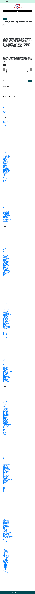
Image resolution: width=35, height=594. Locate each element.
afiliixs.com (4, 462)
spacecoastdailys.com (6, 520)
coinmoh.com (5, 470)
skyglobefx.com (5, 312)
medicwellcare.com (6, 324)
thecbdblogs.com (5, 218)
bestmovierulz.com (6, 414)
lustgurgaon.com (5, 255)
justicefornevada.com (6, 283)
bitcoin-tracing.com (6, 534)
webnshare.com (5, 279)
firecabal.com (5, 482)
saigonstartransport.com (6, 183)
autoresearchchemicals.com (7, 219)
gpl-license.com (5, 485)
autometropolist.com (6, 468)
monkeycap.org (5, 147)
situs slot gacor (7, 556)
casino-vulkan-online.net (6, 206)
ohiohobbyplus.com (6, 420)
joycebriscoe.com (5, 402)
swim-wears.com (5, 132)
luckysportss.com (5, 367)
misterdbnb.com (5, 343)
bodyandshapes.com (6, 535)
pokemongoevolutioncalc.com (7, 371)
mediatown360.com (6, 208)
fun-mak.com (5, 341)
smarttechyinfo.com (6, 262)
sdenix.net (4, 148)
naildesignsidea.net (6, 456)
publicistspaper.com (6, 527)
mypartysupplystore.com (6, 404)
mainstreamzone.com (6, 277)
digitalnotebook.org (6, 263)
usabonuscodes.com (6, 516)
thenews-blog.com (5, 514)
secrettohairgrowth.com (6, 178)
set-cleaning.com (5, 525)
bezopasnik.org (5, 181)
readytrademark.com (6, 521)
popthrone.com (5, 245)
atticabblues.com (5, 467)
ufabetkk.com (5, 167)
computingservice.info (6, 287)
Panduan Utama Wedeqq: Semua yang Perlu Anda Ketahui (11, 92)
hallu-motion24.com (6, 201)
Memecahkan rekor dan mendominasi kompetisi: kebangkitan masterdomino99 (26, 70)
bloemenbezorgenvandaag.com (7, 177)
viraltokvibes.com (5, 144)
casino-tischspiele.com (6, 157)
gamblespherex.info (6, 313)
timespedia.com (5, 164)
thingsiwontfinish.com (6, 381)
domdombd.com (5, 358)
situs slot (7, 554)
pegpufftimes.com (5, 125)
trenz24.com (5, 160)
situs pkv (4, 108)
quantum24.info (5, 321)
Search (5, 77)
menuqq (4, 579)
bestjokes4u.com (5, 254)
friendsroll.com (5, 433)
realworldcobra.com (6, 306)
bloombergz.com (5, 153)
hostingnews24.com (6, 491)
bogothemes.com (5, 421)
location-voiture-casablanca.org (7, 333)
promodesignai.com (6, 526)
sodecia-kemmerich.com (6, 340)
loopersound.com (5, 416)
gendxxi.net (5, 317)
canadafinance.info (5, 189)
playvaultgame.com (6, 376)
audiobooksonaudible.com (7, 532)
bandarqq (4, 109)
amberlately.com (5, 401)
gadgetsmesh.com (5, 282)
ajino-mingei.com (5, 422)
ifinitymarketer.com (6, 363)
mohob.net (4, 260)
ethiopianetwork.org (6, 281)
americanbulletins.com (6, 464)
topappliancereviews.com (6, 214)
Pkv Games (4, 18)
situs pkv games (6, 553)
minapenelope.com (5, 417)
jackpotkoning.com (6, 364)
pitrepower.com (5, 207)
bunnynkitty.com (5, 180)
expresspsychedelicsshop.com (7, 479)
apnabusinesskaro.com (6, 220)
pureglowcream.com (6, 176)
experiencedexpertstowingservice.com (8, 331)
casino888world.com (6, 342)
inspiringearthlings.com (6, 494)
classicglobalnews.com (6, 537)
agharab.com (5, 452)
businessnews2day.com (6, 326)
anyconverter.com (5, 163)
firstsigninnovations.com (6, 130)
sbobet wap (4, 576)
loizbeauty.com (5, 162)
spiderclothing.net (5, 434)
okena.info (4, 439)
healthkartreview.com (6, 488)
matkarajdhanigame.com (6, 244)
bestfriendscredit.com (6, 442)
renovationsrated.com (6, 522)
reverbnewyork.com (6, 411)
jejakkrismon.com (5, 165)
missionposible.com (6, 210)
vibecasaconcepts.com (6, 320)
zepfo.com (4, 511)
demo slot (6, 575)
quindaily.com (5, 528)
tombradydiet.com (5, 426)
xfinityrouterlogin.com (6, 212)
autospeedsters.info (6, 308)
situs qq (6, 561)
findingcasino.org (5, 305)
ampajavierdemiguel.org (6, 399)
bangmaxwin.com (5, 184)
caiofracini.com (5, 288)
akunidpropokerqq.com (6, 440)
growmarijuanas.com (6, 278)
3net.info (4, 437)
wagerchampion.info (6, 309)
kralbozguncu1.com (6, 496)
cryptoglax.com (5, 419)
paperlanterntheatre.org (6, 458)
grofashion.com (5, 370)
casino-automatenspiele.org (7, 156)
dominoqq (4, 110)
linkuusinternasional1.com (7, 432)
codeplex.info (5, 438)
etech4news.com (5, 478)
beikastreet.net (5, 121)
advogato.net (5, 151)
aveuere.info (5, 269)
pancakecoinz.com (5, 249)
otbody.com (5, 158)
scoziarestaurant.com (6, 523)
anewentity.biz (5, 173)
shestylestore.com (5, 380)
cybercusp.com (5, 538)
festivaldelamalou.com (6, 129)
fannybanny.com (5, 362)
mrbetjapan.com (5, 172)
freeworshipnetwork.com (6, 459)
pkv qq (4, 549)
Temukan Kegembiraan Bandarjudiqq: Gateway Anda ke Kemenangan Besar (8, 70)
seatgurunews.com (6, 436)
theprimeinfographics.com (6, 337)
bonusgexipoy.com (5, 355)
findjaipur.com (5, 406)
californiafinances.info (6, 188)
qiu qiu (4, 112)
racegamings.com (5, 373)
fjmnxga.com (5, 182)
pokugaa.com (5, 375)
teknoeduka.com (5, 513)
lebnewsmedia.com (6, 430)
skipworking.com (5, 161)
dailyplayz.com (5, 359)
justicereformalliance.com (6, 418)
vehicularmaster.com (6, 397)
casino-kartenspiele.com (6, 155)
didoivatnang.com (5, 473)
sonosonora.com (5, 431)
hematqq (4, 580)
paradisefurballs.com (6, 268)
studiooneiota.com (5, 304)
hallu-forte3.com (5, 200)
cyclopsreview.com (6, 471)
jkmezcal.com (5, 344)
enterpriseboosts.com (6, 154)
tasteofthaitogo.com (6, 179)
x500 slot (4, 554)
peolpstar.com (5, 134)
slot (8, 555)
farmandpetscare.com (6, 286)
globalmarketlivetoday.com (7, 484)
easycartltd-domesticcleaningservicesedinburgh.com (10, 541)
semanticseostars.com (6, 276)
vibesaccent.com (5, 398)
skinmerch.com (5, 412)
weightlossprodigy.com (6, 261)
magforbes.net (5, 146)
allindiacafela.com (5, 204)
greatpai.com (5, 457)
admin (6, 24)
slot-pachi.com (5, 266)
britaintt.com (5, 539)
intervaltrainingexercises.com (7, 345)
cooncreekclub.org (5, 124)
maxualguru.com (5, 264)
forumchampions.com (6, 127)
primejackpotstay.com (6, 374)
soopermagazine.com (6, 519)
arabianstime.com (5, 466)
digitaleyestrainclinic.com (6, 209)
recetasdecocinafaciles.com (7, 455)
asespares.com (5, 465)
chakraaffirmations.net (6, 253)
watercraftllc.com (5, 460)
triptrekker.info (5, 316)
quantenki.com (5, 322)
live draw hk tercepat (6, 106)
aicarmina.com (5, 403)
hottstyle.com (5, 492)
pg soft (4, 556)
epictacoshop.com (5, 186)
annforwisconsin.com (6, 405)
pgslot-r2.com (5, 508)
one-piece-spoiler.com (6, 303)
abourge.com (5, 461)
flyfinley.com (5, 250)
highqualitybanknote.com (6, 490)
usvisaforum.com (5, 413)
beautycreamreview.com (6, 469)
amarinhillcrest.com (6, 149)
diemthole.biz (5, 166)
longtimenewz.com (6, 366)
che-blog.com (5, 248)
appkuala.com (5, 174)
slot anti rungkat (5, 557)
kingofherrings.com (6, 171)
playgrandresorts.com (6, 377)
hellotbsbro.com (5, 285)
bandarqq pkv (5, 550)
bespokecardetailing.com (6, 441)
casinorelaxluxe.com (6, 356)
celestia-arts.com (5, 126)
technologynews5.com (6, 512)
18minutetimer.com (6, 275)
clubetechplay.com (5, 357)
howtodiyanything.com (6, 493)
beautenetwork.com (6, 533)
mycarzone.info (5, 319)
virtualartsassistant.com (6, 336)
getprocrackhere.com (6, 360)
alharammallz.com (5, 463)
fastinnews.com (5, 361)
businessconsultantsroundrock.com (8, 536)
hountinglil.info (5, 252)
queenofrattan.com (6, 299)
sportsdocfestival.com (6, 379)
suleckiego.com (5, 221)
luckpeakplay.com (5, 368)
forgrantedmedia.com (6, 133)
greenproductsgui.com (6, 271)
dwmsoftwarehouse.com (6, 475)
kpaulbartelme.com (6, 334)
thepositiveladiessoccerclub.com (7, 454)
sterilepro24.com (5, 328)
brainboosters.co (5, 400)
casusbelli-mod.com (6, 428)
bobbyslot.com (5, 257)
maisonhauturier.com (6, 498)
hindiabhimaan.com (6, 216)
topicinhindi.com (5, 231)
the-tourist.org (5, 150)
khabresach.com (5, 217)
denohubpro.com (5, 301)
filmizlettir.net (5, 122)
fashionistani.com (5, 480)
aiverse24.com (5, 530)
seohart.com (5, 524)
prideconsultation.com (6, 251)
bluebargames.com (6, 128)
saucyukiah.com (5, 120)
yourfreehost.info (5, 423)
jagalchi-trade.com (6, 415)
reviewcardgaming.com (6, 330)
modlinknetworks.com (6, 365)
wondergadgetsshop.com (6, 435)
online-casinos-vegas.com (6, 211)
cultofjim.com (5, 407)
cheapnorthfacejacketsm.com (7, 424)
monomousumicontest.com (7, 310)
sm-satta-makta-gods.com (7, 517)
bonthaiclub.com (5, 427)
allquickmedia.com (6, 168)
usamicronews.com (6, 369)
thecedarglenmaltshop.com (7, 229)
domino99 (6, 549)
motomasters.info (5, 318)
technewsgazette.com (6, 169)
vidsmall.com (5, 325)
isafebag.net (5, 152)
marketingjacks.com (6, 213)
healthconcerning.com (6, 272)
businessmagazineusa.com (7, 323)
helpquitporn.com (5, 489)
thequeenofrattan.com (6, 300)
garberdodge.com (5, 131)
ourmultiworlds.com (6, 123)
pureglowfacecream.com (6, 170)
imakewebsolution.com (6, 247)
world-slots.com (5, 246)
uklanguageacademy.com (6, 232)
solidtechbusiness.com (6, 329)
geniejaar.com (5, 256)
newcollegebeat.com (6, 410)
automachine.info (5, 307)
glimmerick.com (5, 408)
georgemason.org (5, 230)
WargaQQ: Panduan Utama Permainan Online (9, 96)
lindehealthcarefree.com (6, 233)
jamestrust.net (5, 159)
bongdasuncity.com (6, 265)
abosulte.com (5, 529)
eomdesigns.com (5, 315)
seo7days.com (5, 175)
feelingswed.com (5, 481)
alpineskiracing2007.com (6, 205)
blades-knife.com (5, 302)
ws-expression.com (6, 509)
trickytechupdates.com (6, 215)
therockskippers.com (6, 202)
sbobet (4, 555)
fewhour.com (5, 274)
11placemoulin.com (6, 258)
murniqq (6, 579)
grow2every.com (5, 486)
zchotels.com (5, 510)
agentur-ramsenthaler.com (7, 314)
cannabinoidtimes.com (6, 270)
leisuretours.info (5, 284)
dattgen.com (5, 472)
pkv (3, 107)
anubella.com (5, 531)
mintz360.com (5, 259)
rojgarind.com (5, 273)
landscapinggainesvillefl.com (7, 497)
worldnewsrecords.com (6, 327)
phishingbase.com (5, 372)
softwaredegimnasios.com (7, 518)
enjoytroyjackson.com (6, 476)
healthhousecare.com (6, 487)
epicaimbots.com (5, 477)
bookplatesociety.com (6, 429)
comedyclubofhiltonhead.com (7, 335)
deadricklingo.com (5, 311)
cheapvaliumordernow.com (7, 338)
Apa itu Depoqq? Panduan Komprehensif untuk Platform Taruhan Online (13, 94)
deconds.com (5, 540)
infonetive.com (5, 185)
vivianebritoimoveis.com (6, 145)
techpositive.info (5, 289)
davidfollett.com (5, 409)
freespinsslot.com (5, 267)
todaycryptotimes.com (6, 515)
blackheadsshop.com (6, 332)
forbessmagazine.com (6, 483)
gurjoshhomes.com (6, 425)
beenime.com (5, 339)
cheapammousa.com (6, 453)
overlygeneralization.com (6, 280)
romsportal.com (5, 378)
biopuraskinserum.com (6, 187)
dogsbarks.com (5, 474)
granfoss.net (5, 203)
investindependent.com (6, 495)
